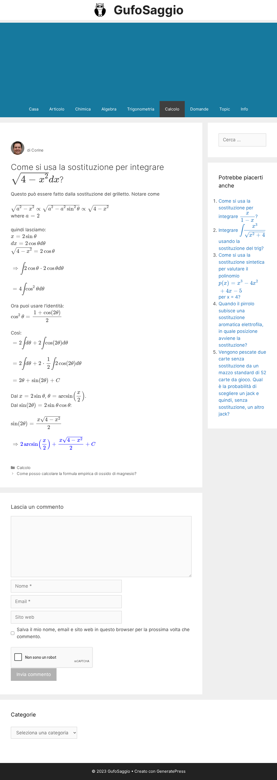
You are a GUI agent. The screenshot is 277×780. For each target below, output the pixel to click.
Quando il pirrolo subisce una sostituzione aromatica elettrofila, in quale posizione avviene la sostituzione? (241, 324)
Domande (199, 109)
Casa (33, 109)
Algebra (108, 109)
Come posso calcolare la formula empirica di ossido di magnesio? (76, 473)
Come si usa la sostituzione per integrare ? (238, 208)
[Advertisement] (138, 60)
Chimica (83, 109)
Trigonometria (140, 109)
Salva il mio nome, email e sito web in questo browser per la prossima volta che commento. (103, 633)
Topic (224, 109)
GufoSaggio (149, 9)
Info (244, 109)
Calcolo (172, 109)
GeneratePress (171, 771)
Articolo (56, 109)
